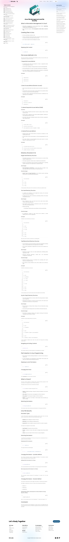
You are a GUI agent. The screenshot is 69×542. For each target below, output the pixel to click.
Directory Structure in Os (8, 19)
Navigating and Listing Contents (9, 26)
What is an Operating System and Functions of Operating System (61, 28)
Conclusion (6, 43)
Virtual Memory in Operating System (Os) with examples (60, 26)
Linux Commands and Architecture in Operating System (61, 15)
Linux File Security (26, 411)
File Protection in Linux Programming (8, 28)
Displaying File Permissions (26, 441)
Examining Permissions (8, 37)
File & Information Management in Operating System (61, 9)
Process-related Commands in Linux (60, 7)
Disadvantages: (24, 171)
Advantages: (23, 165)
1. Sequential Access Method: (9, 12)
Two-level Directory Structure (9, 21)
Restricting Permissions (8, 33)
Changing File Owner (8, 31)
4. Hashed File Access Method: (28, 131)
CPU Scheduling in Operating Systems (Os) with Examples (60, 17)
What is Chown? (7, 32)
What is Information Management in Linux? (9, 7)
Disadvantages (24, 211)
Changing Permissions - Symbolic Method (9, 39)
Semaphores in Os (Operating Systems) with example (60, 22)
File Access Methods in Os (8, 11)
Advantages (23, 199)
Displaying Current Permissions (9, 29)
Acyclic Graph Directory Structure (9, 25)
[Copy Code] (46, 42)
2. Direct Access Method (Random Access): (9, 14)
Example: (23, 73)
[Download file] (45, 42)
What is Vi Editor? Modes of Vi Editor (60, 11)
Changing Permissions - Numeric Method (9, 41)
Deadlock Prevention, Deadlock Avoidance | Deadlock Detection (60, 24)
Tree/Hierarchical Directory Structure (8, 23)
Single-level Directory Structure (9, 20)
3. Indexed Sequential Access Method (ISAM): (9, 16)
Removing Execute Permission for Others (29, 468)
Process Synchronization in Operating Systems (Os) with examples (60, 30)
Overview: (23, 109)
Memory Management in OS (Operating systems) (60, 32)
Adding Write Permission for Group (28, 460)
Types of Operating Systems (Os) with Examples (61, 20)
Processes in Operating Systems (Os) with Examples (60, 13)
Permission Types (7, 36)
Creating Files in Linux (8, 8)
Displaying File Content (26, 47)
